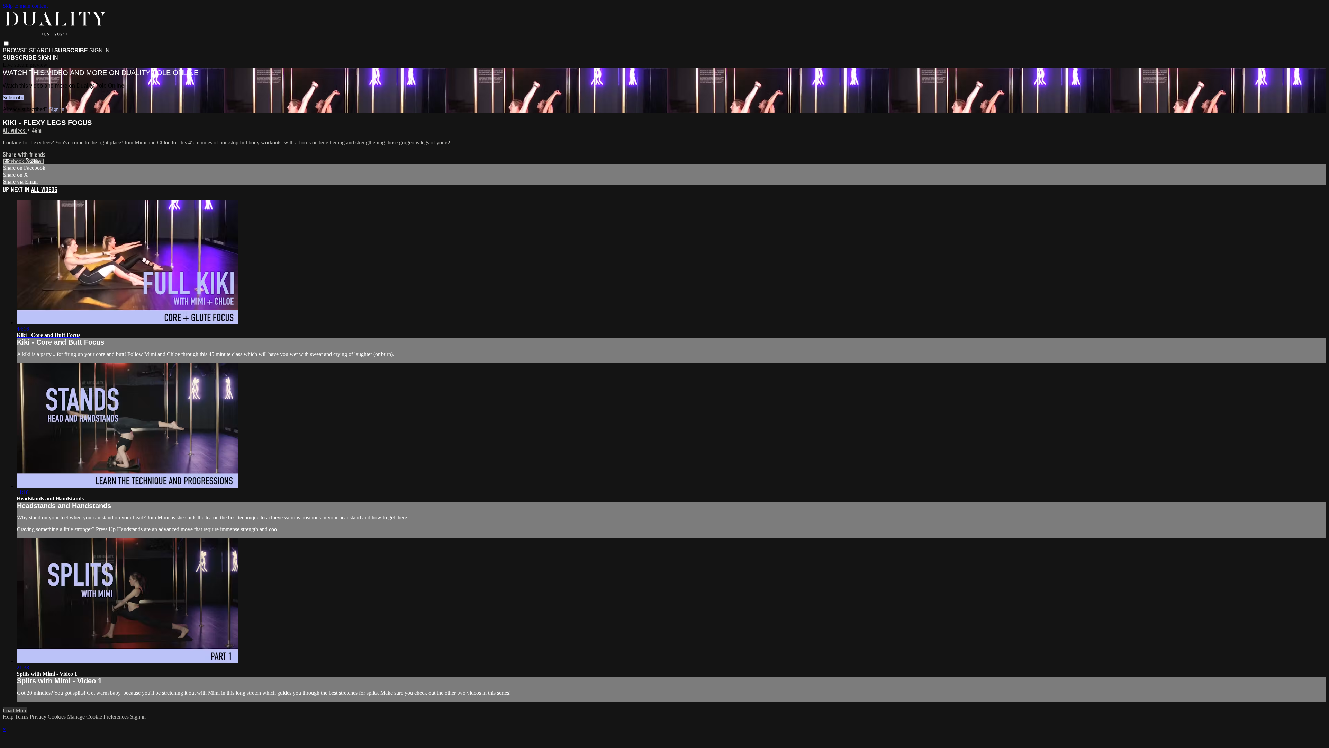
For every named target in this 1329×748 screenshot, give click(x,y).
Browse (16, 50)
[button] (6, 43)
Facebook (14, 161)
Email (37, 161)
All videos (15, 130)
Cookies (57, 717)
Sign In (48, 58)
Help (9, 717)
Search (41, 50)
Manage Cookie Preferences (98, 717)
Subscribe (13, 97)
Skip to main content (25, 6)
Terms (22, 717)
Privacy (39, 717)
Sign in (99, 50)
